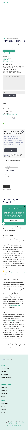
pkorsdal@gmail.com (8, 61)
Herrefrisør (4, 387)
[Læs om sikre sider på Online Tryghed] (7, 425)
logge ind (17, 154)
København (4, 403)
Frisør (4, 38)
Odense (3, 409)
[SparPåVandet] (15, 425)
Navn (4, 90)
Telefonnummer (9, 170)
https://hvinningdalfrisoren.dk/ (10, 114)
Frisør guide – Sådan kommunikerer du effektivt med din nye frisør (14, 273)
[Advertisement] (14, 20)
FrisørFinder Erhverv (6, 377)
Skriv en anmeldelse (9, 51)
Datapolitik (21, 422)
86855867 (5, 59)
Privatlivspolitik (14, 422)
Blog (17, 423)
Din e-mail (8, 174)
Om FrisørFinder (5, 368)
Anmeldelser (4, 374)
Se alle (3, 396)
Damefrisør (4, 390)
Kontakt (3, 371)
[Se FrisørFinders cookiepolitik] (9, 425)
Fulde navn (8, 166)
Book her (6, 53)
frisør (11, 320)
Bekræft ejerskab (10, 150)
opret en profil (7, 155)
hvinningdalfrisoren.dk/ (16, 305)
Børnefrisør (4, 393)
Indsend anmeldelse (9, 95)
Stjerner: (5, 74)
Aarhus (3, 406)
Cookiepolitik (12, 423)
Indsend (6, 186)
